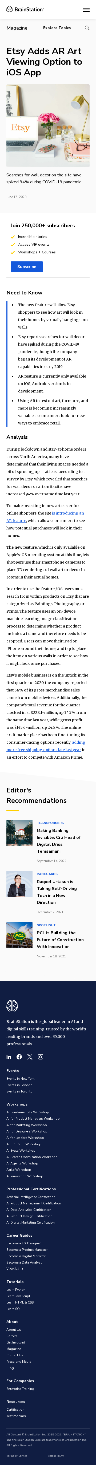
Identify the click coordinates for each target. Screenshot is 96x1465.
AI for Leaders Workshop (25, 1138)
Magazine (13, 1349)
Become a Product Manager (26, 1250)
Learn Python (16, 1290)
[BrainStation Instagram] (40, 1056)
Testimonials (16, 1416)
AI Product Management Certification (33, 1203)
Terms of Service (16, 1456)
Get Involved (15, 1342)
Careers (12, 1336)
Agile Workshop (18, 1170)
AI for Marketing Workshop (26, 1125)
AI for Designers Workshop (26, 1131)
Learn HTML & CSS (20, 1302)
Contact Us (14, 1355)
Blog (10, 1368)
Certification (15, 1409)
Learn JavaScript (18, 1296)
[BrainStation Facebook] (19, 1056)
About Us (13, 1330)
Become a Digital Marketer (25, 1256)
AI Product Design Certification (29, 1216)
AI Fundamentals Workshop (27, 1112)
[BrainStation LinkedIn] (8, 1057)
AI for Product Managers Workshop (33, 1118)
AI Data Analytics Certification (28, 1210)
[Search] (87, 28)
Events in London (19, 1085)
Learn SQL (13, 1309)
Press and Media (18, 1361)
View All (13, 1269)
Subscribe (26, 266)
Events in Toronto (19, 1091)
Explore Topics (57, 27)
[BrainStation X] (30, 1056)
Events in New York (20, 1079)
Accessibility (56, 1456)
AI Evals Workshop (20, 1150)
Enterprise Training (20, 1389)
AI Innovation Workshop (24, 1176)
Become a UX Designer (23, 1243)
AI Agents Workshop (22, 1163)
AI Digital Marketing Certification (30, 1222)
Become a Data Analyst (24, 1262)
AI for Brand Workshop (23, 1144)
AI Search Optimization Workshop (32, 1157)
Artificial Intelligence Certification (30, 1197)
